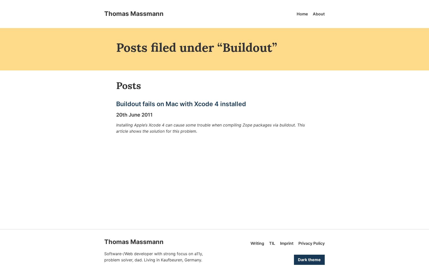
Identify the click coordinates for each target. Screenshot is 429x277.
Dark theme (309, 259)
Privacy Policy (311, 243)
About (319, 13)
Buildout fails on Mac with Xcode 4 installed (181, 104)
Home (302, 13)
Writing (257, 243)
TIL (272, 243)
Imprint (286, 243)
